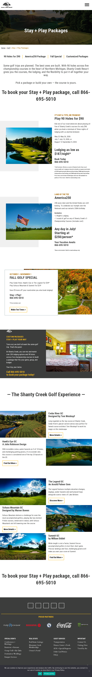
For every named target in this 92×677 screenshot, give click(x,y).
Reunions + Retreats (11, 647)
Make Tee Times (17, 309)
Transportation (59, 642)
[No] (89, 671)
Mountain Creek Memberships (35, 646)
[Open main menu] (87, 5)
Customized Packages (77, 56)
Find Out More (10, 463)
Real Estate (33, 639)
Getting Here (83, 645)
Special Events (10, 639)
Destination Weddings (12, 654)
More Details (55, 435)
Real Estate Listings (36, 642)
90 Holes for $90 (12, 56)
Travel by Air (82, 648)
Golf (8, 48)
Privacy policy (49, 674)
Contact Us (82, 642)
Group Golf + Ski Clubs (13, 650)
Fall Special (56, 56)
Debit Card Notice (60, 652)
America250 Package (35, 56)
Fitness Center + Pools (62, 645)
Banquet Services (10, 657)
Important (82, 639)
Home (3, 48)
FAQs (56, 655)
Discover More (56, 500)
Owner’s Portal (34, 650)
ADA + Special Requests (62, 648)
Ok (40, 674)
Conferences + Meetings (9, 643)
